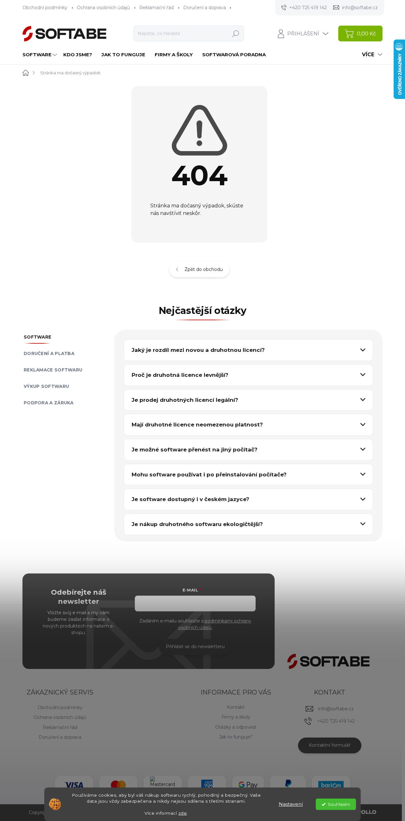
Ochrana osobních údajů (103, 7)
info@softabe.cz (336, 709)
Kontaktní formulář (330, 745)
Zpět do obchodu (203, 269)
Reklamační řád (156, 7)
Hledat (235, 33)
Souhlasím (339, 804)
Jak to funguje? (236, 737)
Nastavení (291, 804)
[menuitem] (40, 54)
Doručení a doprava (204, 7)
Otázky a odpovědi (235, 727)
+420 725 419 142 (336, 721)
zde (182, 813)
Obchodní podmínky (44, 7)
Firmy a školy (235, 717)
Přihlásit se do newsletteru (195, 646)
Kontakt (236, 707)
